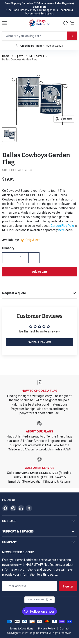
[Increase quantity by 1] (34, 257)
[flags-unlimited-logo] (39, 23)
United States (37, 599)
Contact (64, 628)
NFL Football (36, 56)
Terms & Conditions (21, 628)
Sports (19, 56)
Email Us (14, 481)
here (61, 230)
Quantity (8, 248)
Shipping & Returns (57, 481)
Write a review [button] (39, 342)
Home (5, 56)
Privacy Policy (46, 628)
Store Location (32, 481)
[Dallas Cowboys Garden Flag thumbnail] (9, 135)
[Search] (72, 36)
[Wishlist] (65, 23)
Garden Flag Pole (62, 225)
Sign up (68, 586)
